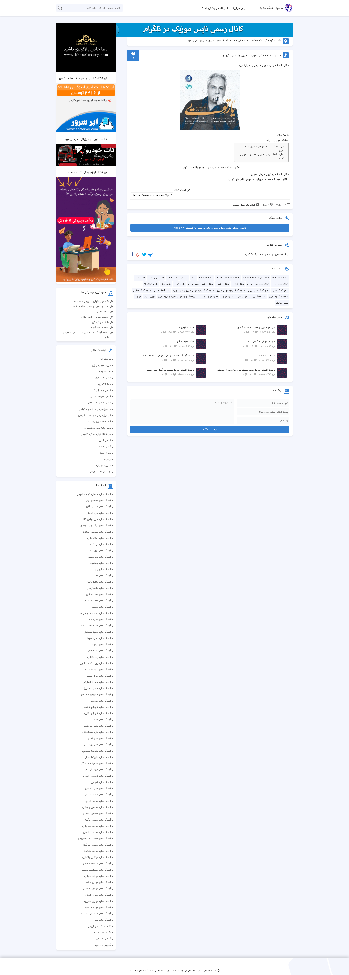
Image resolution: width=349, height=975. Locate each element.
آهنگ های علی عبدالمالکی (96, 732)
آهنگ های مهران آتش (98, 895)
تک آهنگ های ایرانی (99, 926)
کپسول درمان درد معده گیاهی (94, 415)
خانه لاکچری (104, 384)
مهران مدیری (149, 296)
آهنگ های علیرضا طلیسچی (96, 751)
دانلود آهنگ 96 (151, 284)
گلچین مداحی (103, 938)
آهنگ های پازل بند (100, 550)
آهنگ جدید (140, 278)
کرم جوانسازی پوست (99, 421)
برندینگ (106, 459)
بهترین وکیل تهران (100, 471)
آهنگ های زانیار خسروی (97, 669)
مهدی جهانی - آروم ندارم (259, 343)
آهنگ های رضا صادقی (99, 650)
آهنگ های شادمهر (100, 701)
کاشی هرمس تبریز (100, 396)
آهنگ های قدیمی (101, 782)
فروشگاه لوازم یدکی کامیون (96, 434)
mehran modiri (280, 278)
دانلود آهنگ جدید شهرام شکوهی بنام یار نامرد (168, 357)
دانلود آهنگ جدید (271, 8)
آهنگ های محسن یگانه (98, 819)
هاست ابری (105, 359)
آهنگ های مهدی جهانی (97, 876)
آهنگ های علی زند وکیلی (97, 726)
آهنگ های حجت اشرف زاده (95, 613)
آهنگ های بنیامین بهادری (96, 532)
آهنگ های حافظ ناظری (98, 582)
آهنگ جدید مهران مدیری (258, 284)
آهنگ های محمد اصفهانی (96, 826)
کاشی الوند (105, 446)
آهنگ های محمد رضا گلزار (96, 845)
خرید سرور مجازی (101, 365)
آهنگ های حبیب (101, 607)
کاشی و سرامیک (102, 390)
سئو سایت (105, 371)
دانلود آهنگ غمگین (142, 290)
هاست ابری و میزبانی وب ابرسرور (85, 139)
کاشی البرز (105, 440)
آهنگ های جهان (102, 569)
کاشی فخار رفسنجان (99, 402)
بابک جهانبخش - (178, 343)
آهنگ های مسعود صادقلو (97, 863)
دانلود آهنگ (166, 284)
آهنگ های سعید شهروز (97, 688)
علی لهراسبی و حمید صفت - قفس (256, 329)
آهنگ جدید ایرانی (280, 284)
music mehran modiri (228, 278)
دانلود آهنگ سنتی (161, 290)
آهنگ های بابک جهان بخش (95, 525)
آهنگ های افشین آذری (98, 506)
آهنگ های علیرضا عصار (98, 757)
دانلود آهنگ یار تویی (278, 296)
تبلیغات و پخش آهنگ (214, 8)
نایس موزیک (239, 8)
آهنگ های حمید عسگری (97, 632)
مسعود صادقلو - (259, 357)
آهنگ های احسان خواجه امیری (94, 494)
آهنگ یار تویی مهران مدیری (200, 284)
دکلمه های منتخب (101, 932)
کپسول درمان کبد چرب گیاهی (94, 409)
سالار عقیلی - (177, 329)
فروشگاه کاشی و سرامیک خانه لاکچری (82, 78)
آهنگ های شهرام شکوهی (96, 707)
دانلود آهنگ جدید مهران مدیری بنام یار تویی (262, 156)
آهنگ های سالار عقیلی (98, 675)
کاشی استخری (103, 377)
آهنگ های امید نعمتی (98, 513)
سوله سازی (105, 453)
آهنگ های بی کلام (100, 544)
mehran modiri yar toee (256, 278)
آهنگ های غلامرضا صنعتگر (96, 763)
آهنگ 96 (184, 278)
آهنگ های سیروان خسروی (96, 694)
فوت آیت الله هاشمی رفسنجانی (255, 40)
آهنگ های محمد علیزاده (97, 851)
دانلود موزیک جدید (209, 296)
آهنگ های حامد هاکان (98, 594)
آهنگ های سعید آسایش (97, 682)
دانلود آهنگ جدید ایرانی (258, 290)
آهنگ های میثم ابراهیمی (96, 907)
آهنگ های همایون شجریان (96, 913)
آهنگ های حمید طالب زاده (96, 625)
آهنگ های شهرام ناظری (97, 713)
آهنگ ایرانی (172, 278)
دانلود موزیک (227, 296)
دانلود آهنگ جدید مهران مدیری (231, 290)
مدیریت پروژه (103, 465)
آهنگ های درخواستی (99, 644)
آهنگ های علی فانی (99, 738)
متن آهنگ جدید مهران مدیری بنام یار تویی (262, 148)
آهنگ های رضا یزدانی (99, 657)
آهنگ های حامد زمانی (99, 588)
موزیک (138, 296)
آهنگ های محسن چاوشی (96, 807)
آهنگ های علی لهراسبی (97, 744)
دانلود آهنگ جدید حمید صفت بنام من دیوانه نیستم (246, 372)
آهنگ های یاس (102, 920)
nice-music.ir (206, 278)
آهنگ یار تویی (222, 284)
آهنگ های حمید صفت (98, 619)
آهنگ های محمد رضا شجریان (94, 838)
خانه (278, 40)
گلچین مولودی (103, 945)
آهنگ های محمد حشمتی (97, 832)
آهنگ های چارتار (102, 575)
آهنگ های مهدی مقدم (98, 882)
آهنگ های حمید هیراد (98, 638)
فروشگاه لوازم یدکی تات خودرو (87, 172)
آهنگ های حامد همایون (97, 600)
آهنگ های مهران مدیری (244, 205)
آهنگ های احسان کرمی (98, 500)
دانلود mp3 (179, 284)
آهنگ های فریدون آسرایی (96, 776)
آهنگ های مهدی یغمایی (97, 888)
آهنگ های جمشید (100, 563)
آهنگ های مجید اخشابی (97, 794)
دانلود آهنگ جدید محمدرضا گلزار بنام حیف (170, 372)
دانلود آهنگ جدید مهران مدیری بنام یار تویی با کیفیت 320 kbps (210, 228)
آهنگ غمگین (238, 284)
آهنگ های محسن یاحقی (97, 813)
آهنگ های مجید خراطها (98, 801)
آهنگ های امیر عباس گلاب (96, 519)
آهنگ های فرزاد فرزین (98, 769)
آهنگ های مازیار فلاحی (98, 788)
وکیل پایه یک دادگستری (97, 428)
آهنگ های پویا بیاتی (99, 557)
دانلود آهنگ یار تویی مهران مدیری (250, 296)
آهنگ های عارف (102, 719)
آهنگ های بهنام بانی (99, 538)
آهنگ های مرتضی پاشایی (96, 857)
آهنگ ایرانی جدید (156, 278)
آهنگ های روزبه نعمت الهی (95, 663)
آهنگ (193, 278)
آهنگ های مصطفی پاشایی (96, 870)
